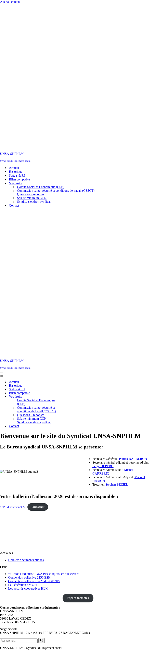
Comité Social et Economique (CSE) (40, 187)
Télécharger (37, 506)
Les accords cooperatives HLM (28, 588)
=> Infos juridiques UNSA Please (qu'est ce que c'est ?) (43, 574)
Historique (15, 171)
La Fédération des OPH (23, 585)
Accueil (14, 167)
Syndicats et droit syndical (34, 201)
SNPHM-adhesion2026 (12, 506)
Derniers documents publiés (26, 560)
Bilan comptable (19, 179)
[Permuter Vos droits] (71, 396)
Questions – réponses (30, 194)
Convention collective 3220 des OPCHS (34, 581)
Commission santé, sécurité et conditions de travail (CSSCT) (55, 190)
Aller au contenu (10, 1)
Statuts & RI (17, 175)
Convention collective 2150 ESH (29, 577)
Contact (14, 205)
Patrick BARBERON (133, 458)
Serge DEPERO (103, 466)
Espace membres (78, 598)
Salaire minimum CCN (32, 198)
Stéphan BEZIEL (116, 484)
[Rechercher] (41, 640)
